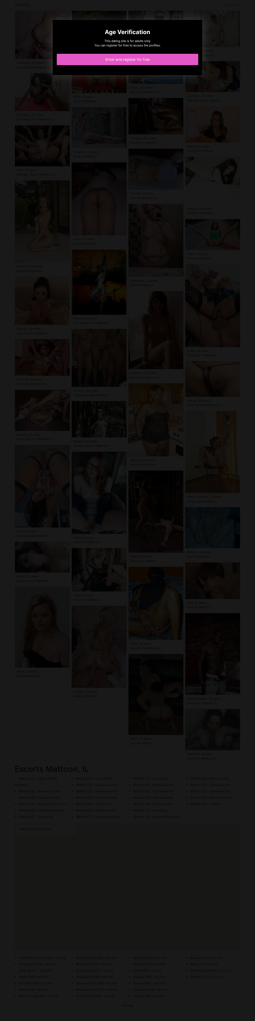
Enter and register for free (127, 59)
